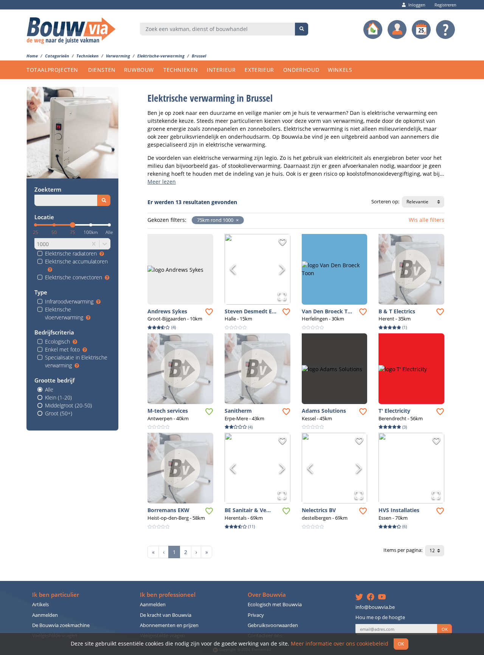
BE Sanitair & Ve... (248, 510)
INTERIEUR (221, 69)
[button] (236, 220)
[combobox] (217, 29)
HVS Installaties (399, 510)
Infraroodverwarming (69, 301)
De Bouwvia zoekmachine (61, 625)
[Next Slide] (282, 269)
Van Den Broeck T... (327, 311)
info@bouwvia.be (375, 607)
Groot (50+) (58, 413)
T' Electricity (394, 410)
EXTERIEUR (259, 69)
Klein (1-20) (58, 397)
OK (445, 629)
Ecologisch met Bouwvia (275, 604)
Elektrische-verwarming (161, 56)
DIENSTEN (102, 69)
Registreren (445, 5)
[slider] (72, 225)
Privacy (256, 615)
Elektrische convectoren (73, 277)
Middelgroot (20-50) (68, 405)
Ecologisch (57, 341)
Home (32, 56)
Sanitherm (238, 410)
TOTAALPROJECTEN (52, 69)
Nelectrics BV (319, 510)
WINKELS (340, 69)
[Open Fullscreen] (282, 296)
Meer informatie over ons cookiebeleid (339, 643)
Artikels (40, 604)
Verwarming (118, 56)
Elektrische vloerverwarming (64, 313)
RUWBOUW (139, 69)
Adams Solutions (324, 410)
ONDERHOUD (301, 69)
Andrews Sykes (167, 311)
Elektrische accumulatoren (76, 261)
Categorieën (57, 56)
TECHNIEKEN (180, 69)
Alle (49, 389)
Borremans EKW (168, 510)
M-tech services (167, 410)
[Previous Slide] (233, 269)
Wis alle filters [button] (426, 219)
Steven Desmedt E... (250, 311)
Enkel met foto (62, 349)
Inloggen (416, 5)
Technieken (87, 56)
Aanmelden (45, 615)
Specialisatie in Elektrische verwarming (76, 361)
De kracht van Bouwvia (165, 615)
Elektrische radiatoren (71, 253)
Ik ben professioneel (167, 595)
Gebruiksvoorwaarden (273, 625)
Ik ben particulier (55, 595)
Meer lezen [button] (161, 181)
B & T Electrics (397, 311)
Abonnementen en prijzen (169, 625)
